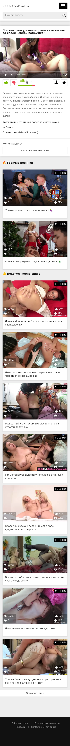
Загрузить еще (35, 693)
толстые (37, 122)
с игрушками (51, 122)
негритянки (24, 122)
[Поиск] (64, 15)
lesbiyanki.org (16, 6)
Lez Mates (19, 132)
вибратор (8, 127)
